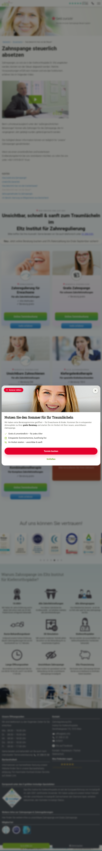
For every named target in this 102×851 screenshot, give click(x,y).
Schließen (51, 459)
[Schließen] (95, 390)
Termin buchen (51, 451)
